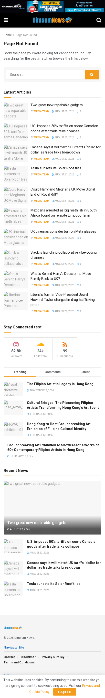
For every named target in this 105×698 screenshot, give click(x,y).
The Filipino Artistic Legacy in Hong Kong (60, 384)
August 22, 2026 (64, 111)
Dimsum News (24, 638)
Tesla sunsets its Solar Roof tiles (56, 168)
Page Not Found (26, 35)
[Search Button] (92, 74)
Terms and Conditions (19, 662)
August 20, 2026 (64, 238)
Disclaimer (28, 657)
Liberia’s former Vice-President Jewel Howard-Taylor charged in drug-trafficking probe (63, 299)
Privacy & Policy (53, 657)
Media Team (41, 111)
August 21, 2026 (64, 174)
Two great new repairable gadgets (57, 105)
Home (8, 35)
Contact (9, 657)
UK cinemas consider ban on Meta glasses (63, 231)
